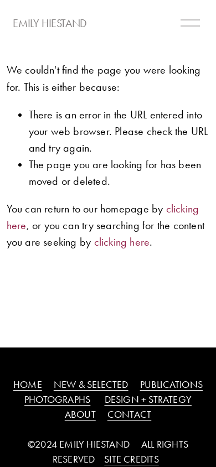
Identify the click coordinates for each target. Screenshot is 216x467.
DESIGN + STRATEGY (148, 399)
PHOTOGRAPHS (57, 399)
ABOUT (80, 414)
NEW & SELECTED (91, 384)
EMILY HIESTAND (49, 23)
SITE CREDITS (131, 459)
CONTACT (129, 414)
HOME (27, 384)
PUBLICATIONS (171, 384)
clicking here (122, 241)
